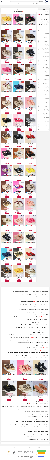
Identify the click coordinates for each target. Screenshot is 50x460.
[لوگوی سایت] (46, 1)
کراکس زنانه (47, 128)
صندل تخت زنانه (47, 122)
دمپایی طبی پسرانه (46, 95)
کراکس (48, 124)
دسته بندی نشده (47, 29)
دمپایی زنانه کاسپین (46, 87)
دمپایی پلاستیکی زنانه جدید (45, 48)
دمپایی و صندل (47, 121)
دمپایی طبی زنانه (47, 98)
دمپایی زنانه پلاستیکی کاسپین (18, 227)
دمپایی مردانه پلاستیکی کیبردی (30, 126)
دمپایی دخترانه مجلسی (46, 61)
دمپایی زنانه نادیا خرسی (6, 176)
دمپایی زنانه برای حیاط (46, 71)
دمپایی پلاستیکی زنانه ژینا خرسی (7, 126)
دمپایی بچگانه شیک (46, 36)
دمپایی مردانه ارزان (46, 105)
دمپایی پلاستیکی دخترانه (46, 45)
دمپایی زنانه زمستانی (46, 80)
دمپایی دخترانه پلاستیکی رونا (30, 76)
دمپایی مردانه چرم (46, 110)
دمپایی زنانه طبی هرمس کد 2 (30, 143)
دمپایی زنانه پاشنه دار (46, 75)
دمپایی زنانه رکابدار (46, 79)
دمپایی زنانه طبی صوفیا (6, 277)
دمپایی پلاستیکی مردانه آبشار (6, 260)
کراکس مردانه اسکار (6, 59)
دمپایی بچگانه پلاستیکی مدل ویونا (30, 227)
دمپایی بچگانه (47, 33)
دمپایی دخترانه (47, 53)
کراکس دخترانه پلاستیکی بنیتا (18, 59)
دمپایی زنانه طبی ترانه (6, 143)
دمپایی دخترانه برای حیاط (46, 56)
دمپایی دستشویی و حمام (46, 63)
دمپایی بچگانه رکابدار (46, 34)
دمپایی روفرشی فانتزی (46, 67)
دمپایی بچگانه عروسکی (46, 37)
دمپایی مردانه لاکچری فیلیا (19, 143)
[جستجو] (11, 1)
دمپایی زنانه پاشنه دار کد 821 (30, 59)
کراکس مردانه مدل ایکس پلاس (30, 294)
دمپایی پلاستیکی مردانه (46, 49)
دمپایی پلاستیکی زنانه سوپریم (6, 109)
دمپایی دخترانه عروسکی (46, 59)
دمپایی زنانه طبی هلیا (40, 427)
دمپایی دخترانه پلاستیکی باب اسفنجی (6, 76)
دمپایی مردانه (47, 103)
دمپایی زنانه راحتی (46, 78)
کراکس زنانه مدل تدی (18, 210)
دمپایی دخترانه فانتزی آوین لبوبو (18, 25)
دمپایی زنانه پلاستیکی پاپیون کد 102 (25, 427)
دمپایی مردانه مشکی (46, 118)
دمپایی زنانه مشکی (46, 91)
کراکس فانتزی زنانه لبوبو (30, 109)
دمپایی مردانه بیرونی (46, 107)
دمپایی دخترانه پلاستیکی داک (6, 42)
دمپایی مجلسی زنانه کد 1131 (18, 176)
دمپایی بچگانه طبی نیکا (6, 294)
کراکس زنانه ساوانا (30, 25)
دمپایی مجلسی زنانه (46, 102)
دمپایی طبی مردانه (46, 99)
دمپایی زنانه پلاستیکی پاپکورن (6, 25)
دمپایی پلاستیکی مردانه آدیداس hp (6, 227)
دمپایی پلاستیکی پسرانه (46, 42)
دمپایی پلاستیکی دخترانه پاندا (18, 126)
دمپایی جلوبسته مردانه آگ (19, 42)
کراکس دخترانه (47, 126)
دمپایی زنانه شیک (47, 84)
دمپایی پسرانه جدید (46, 41)
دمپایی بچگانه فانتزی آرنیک (30, 176)
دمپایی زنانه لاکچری (46, 90)
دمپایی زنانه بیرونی (46, 72)
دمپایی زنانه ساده (47, 82)
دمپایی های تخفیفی (46, 120)
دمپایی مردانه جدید (46, 109)
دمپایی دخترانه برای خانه (46, 57)
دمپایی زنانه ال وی (18, 76)
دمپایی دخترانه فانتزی (46, 60)
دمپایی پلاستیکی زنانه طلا (9, 427)
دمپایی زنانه (47, 68)
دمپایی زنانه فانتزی (46, 86)
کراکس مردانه (47, 129)
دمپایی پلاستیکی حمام (46, 44)
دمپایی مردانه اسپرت (46, 106)
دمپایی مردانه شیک (46, 114)
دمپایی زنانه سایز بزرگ (46, 83)
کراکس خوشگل (47, 125)
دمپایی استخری (47, 30)
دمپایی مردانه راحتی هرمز (31, 42)
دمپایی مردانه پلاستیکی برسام (18, 109)
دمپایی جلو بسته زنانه (46, 52)
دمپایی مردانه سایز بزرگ (46, 113)
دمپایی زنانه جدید (47, 76)
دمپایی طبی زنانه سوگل (18, 260)
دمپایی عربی (47, 101)
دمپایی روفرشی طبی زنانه (46, 65)
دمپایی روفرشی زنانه (46, 64)
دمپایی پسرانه (47, 40)
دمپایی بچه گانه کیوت (46, 38)
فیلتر (38, 14)
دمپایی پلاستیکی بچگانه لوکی (18, 193)
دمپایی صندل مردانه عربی (46, 94)
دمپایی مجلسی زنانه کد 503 (40, 407)
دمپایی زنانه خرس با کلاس (25, 407)
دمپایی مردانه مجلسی (46, 117)
